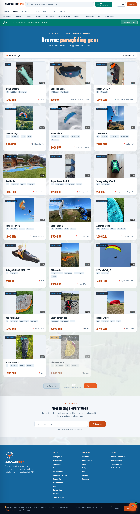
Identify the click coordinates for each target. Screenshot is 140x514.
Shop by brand (58, 497)
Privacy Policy (9, 510)
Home (6, 11)
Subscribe (97, 424)
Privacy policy (116, 460)
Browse (15, 11)
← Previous (52, 386)
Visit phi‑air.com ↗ (129, 22)
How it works (27, 11)
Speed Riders (109, 16)
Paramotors (78, 16)
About (62, 11)
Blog (38, 11)
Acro (99, 16)
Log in (121, 4)
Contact (53, 11)
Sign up (132, 4)
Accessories (90, 16)
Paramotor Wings (64, 16)
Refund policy (116, 468)
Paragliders (7, 16)
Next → (90, 386)
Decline (117, 509)
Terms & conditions (118, 457)
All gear (56, 493)
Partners (85, 479)
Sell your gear (87, 468)
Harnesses (18, 16)
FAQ (44, 11)
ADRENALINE (14, 4)
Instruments (50, 16)
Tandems (29, 16)
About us (85, 457)
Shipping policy (117, 464)
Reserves (39, 16)
